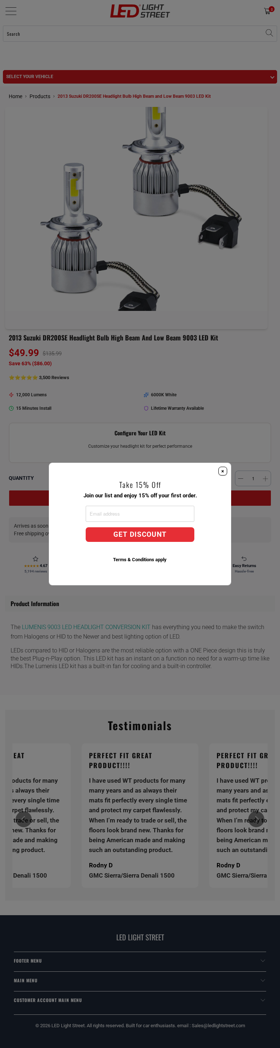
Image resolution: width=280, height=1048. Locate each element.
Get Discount (140, 535)
